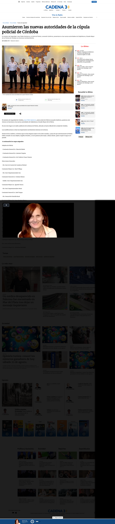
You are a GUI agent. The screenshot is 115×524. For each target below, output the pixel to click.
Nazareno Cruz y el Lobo (46, 17)
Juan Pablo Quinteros (30, 120)
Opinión (32, 1)
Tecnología (82, 50)
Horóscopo (69, 1)
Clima (65, 1)
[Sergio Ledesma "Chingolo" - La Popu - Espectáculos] (77, 122)
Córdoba (57, 10)
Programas (38, 1)
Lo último (85, 46)
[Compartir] (20, 114)
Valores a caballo (70, 17)
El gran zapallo (63, 17)
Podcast (81, 137)
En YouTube (59, 1)
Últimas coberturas (46, 1)
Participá (94, 1)
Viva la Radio (57, 15)
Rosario (64, 10)
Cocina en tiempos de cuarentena (33, 17)
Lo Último (46, 10)
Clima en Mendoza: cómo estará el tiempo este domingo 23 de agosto (85, 83)
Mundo (69, 10)
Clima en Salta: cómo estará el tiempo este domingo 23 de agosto (85, 68)
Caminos (28, 1)
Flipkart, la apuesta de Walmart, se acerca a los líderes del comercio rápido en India (85, 53)
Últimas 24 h (53, 1)
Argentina (51, 10)
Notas (23, 17)
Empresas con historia (88, 17)
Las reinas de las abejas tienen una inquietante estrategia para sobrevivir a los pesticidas (85, 61)
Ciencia (81, 58)
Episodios (10, 108)
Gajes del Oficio (79, 17)
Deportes (23, 1)
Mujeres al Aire (56, 17)
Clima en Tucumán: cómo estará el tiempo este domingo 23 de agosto (85, 75)
